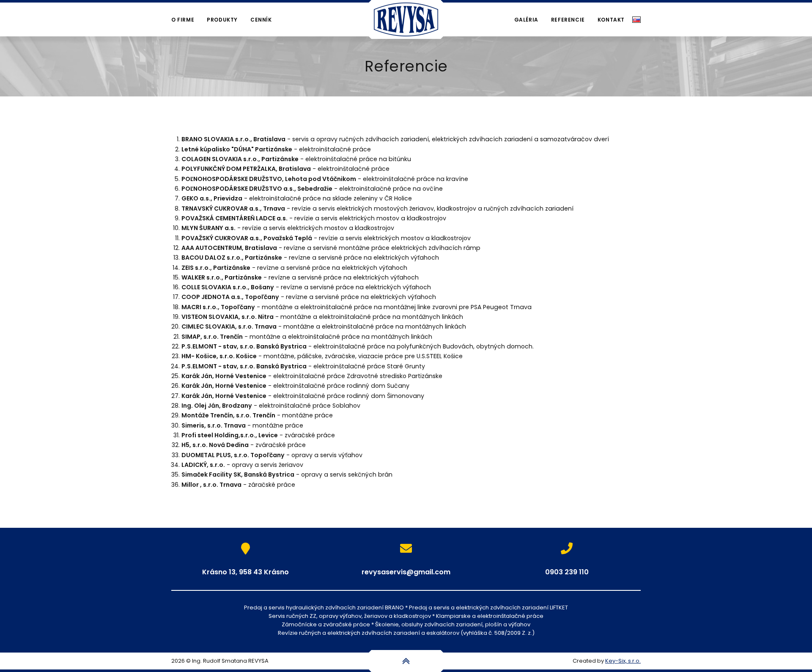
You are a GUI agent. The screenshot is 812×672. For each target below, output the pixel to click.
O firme (182, 19)
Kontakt (611, 19)
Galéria (526, 19)
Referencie (568, 19)
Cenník (261, 19)
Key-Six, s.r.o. (623, 661)
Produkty (222, 19)
